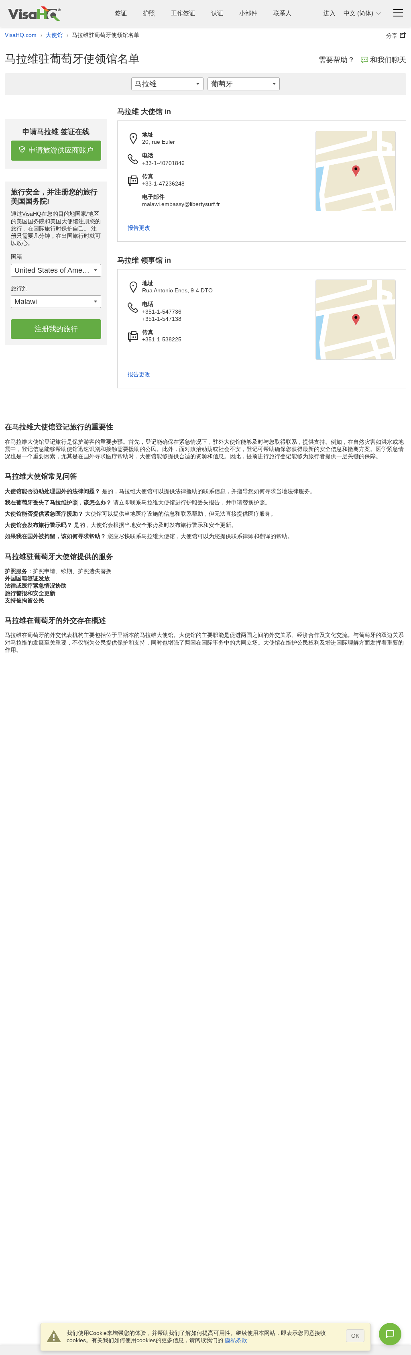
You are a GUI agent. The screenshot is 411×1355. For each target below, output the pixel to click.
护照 (149, 13)
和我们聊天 (388, 60)
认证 (217, 13)
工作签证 (183, 13)
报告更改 (139, 227)
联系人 (282, 13)
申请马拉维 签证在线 (56, 132)
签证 (121, 13)
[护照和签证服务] (34, 13)
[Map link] (355, 171)
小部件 (248, 13)
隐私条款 (236, 1340)
